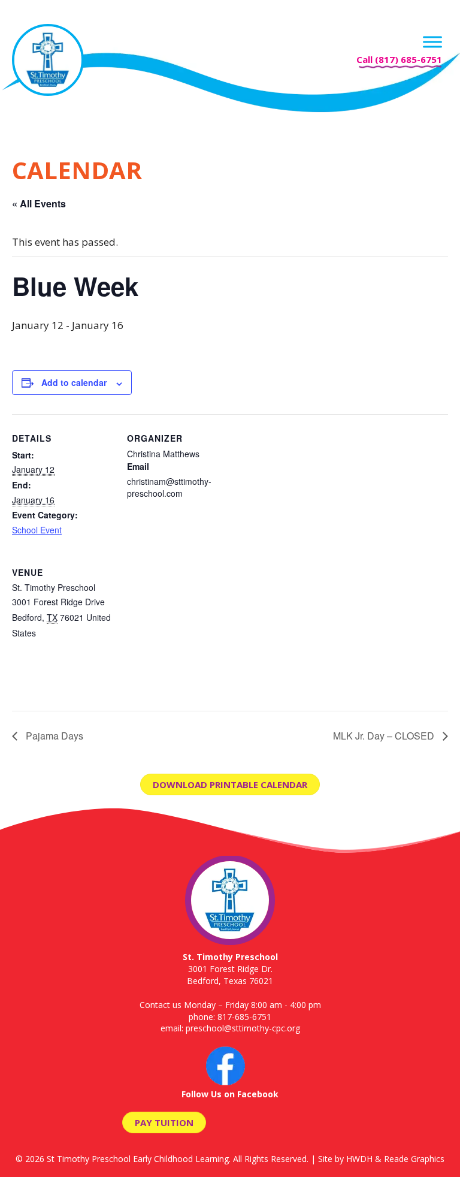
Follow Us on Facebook (230, 1094)
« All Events (39, 203)
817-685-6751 (244, 1016)
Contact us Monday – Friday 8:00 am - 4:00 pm (230, 1004)
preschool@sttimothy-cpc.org (243, 1028)
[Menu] (432, 41)
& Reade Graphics (409, 1158)
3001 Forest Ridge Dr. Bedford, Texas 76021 (230, 968)
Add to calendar (74, 382)
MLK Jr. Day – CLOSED (385, 736)
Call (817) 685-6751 (399, 59)
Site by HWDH (345, 1158)
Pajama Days (53, 736)
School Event (37, 530)
